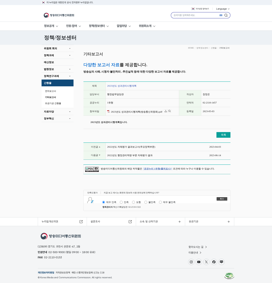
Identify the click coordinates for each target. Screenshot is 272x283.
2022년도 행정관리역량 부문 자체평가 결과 (130, 155)
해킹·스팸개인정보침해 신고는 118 (88, 272)
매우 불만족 (169, 202)
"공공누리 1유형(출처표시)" (157, 168)
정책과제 (49, 55)
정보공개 (49, 26)
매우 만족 (111, 202)
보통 (138, 202)
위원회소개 (145, 26)
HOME (191, 48)
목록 (223, 134)
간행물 (47, 83)
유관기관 (193, 221)
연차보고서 (50, 91)
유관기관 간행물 (53, 103)
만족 (126, 202)
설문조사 (95, 221)
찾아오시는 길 (196, 247)
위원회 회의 (50, 48)
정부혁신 (49, 118)
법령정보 (49, 69)
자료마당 (49, 111)
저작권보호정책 (63, 272)
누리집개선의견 (50, 221)
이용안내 (194, 252)
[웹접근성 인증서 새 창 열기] (229, 274)
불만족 (152, 202)
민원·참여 (71, 26)
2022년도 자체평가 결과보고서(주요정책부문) (131, 147)
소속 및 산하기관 (149, 221)
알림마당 (122, 26)
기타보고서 (50, 97)
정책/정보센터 (97, 26)
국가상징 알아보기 (202, 9)
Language (221, 8)
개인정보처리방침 (46, 272)
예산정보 (49, 62)
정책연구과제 (51, 76)
